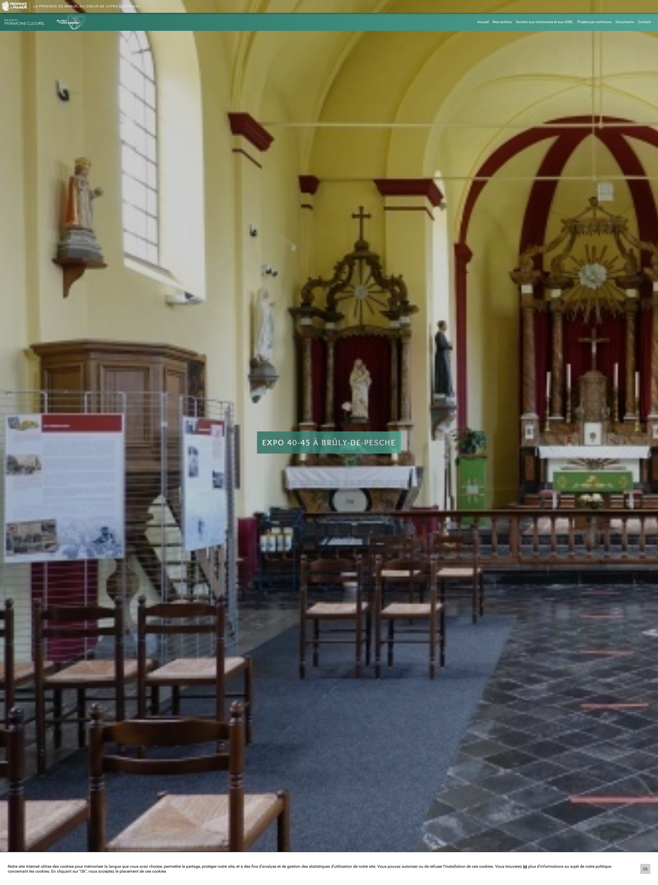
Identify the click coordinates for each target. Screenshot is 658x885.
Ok (645, 868)
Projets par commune (594, 22)
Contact (644, 22)
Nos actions (502, 22)
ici (525, 866)
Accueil (483, 22)
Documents (625, 22)
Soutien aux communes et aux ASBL (544, 22)
